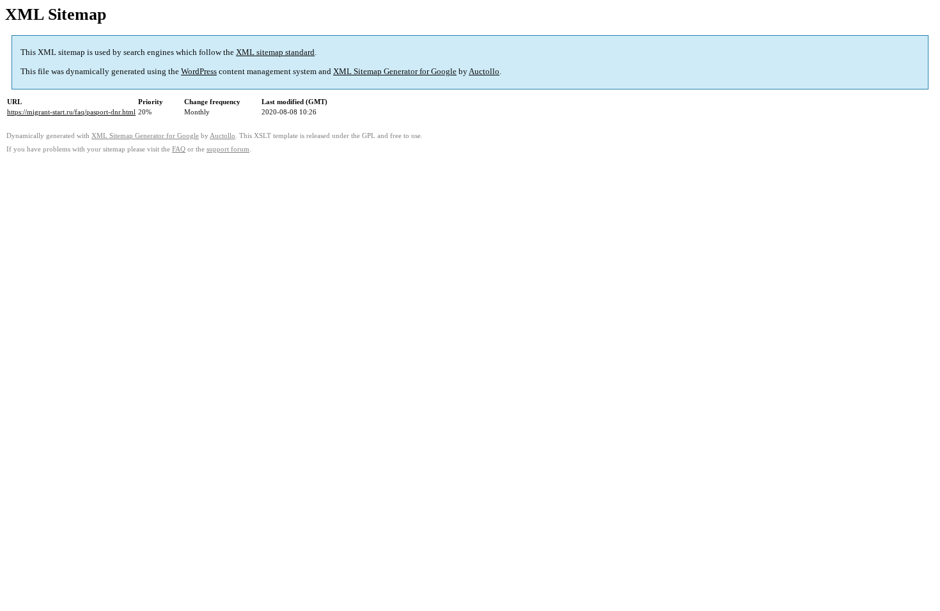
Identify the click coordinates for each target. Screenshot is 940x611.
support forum (228, 149)
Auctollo (484, 71)
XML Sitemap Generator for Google (395, 71)
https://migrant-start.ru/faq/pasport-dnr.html (71, 112)
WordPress (199, 71)
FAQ (178, 149)
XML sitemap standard (275, 52)
